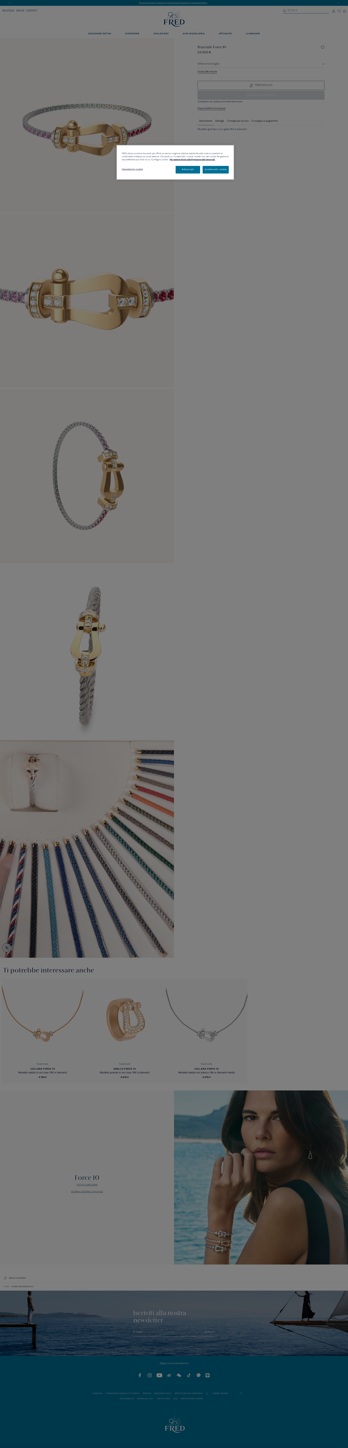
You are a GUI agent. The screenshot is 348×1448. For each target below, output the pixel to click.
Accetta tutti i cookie (216, 169)
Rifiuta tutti (188, 169)
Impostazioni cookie (132, 169)
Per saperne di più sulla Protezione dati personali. (192, 160)
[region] (175, 162)
